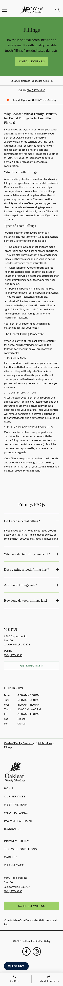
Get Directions (31, 665)
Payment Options (18, 820)
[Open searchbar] (57, 9)
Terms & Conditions (20, 849)
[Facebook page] (26, 951)
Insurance (13, 828)
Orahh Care (14, 865)
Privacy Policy (16, 840)
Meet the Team (16, 804)
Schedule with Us (31, 61)
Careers (10, 857)
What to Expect (17, 812)
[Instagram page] (37, 951)
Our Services (14, 796)
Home (8, 788)
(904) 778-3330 (36, 90)
